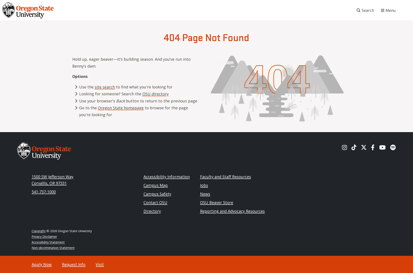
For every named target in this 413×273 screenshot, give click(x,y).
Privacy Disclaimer (44, 236)
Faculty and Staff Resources (225, 176)
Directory (152, 211)
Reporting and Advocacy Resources (232, 211)
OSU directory (155, 93)
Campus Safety (157, 193)
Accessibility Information (166, 176)
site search (105, 86)
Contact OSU (155, 202)
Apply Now (42, 264)
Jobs (204, 185)
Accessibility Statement (48, 242)
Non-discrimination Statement (53, 248)
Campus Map (155, 185)
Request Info (73, 264)
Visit (100, 264)
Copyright (39, 231)
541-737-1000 (44, 191)
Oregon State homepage (121, 107)
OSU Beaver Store (216, 202)
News (205, 193)
